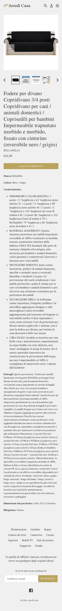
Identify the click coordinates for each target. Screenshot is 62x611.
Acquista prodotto (31, 166)
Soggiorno (25, 545)
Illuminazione (19, 529)
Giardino (35, 529)
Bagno (47, 529)
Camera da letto (17, 535)
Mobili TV (27, 540)
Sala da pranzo (45, 540)
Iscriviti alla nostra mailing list (31, 570)
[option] (15, 80)
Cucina (50, 535)
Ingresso (13, 540)
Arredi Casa (33, 600)
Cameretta (36, 535)
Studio (38, 545)
